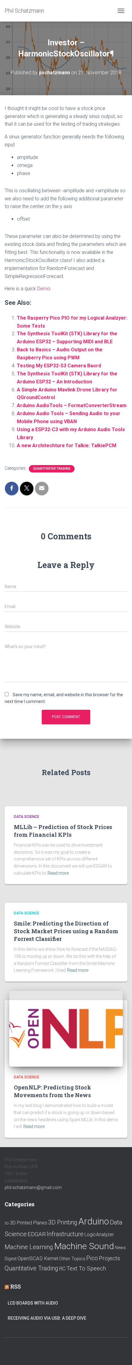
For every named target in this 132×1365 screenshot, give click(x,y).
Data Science (26, 817)
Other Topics (72, 1258)
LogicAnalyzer (99, 1234)
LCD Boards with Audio (33, 1303)
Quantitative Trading (51, 468)
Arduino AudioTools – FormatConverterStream (71, 405)
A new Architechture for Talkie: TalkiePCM (66, 445)
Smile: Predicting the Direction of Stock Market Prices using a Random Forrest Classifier (66, 931)
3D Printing (62, 1222)
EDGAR (37, 1234)
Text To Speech (86, 1268)
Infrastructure (65, 1234)
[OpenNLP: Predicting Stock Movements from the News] (66, 1028)
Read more (58, 873)
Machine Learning (29, 1247)
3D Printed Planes (28, 1223)
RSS (15, 1286)
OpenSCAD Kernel (37, 1258)
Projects (109, 1258)
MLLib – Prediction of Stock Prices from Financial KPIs (63, 830)
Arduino (93, 1221)
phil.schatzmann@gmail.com (33, 1187)
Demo (43, 289)
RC (62, 1268)
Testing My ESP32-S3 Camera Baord (59, 366)
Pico (92, 1258)
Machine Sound (84, 1246)
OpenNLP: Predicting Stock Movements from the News (52, 1091)
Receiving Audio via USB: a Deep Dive (47, 1318)
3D (7, 1223)
